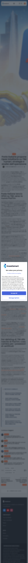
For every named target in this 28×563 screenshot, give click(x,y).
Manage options (14, 298)
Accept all (14, 293)
